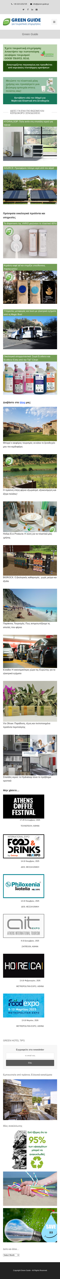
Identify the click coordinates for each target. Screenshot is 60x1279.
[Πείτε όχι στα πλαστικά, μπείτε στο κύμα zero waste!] (30, 1205)
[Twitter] (23, 9)
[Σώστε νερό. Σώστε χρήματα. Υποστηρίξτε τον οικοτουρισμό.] (30, 1242)
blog (22, 402)
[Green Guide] (22, 21)
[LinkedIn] (32, 9)
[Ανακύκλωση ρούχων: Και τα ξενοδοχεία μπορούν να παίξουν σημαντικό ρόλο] (30, 1169)
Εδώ (30, 1063)
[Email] (36, 9)
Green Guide (26, 1270)
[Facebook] (28, 9)
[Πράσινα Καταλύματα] (30, 1099)
